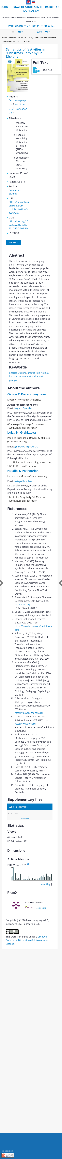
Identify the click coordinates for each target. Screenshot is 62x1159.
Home (4, 37)
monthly (45, 884)
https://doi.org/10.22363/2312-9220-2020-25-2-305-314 (19, 225)
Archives (43, 32)
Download (25, 818)
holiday (45, 372)
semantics (27, 376)
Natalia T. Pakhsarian (22, 471)
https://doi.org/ (23, 604)
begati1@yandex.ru (24, 408)
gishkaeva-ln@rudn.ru (26, 446)
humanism (15, 376)
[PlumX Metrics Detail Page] (16, 905)
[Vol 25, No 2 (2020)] (18, 91)
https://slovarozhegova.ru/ (29, 712)
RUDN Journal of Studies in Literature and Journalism (31, 14)
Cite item (13, 242)
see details (41, 907)
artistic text (34, 372)
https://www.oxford (25, 723)
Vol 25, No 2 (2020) (25, 37)
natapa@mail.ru (23, 481)
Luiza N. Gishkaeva (21, 432)
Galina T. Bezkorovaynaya (26, 394)
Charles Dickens (17, 372)
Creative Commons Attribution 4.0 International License (27, 940)
